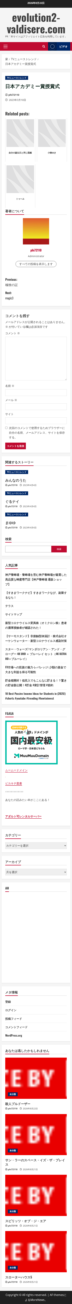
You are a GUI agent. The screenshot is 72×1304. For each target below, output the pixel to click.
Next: (9, 295)
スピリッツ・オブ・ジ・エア (25, 1220)
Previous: (11, 282)
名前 (9, 386)
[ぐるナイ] (36, 493)
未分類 (13, 1094)
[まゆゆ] (36, 514)
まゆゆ (10, 522)
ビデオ (63, 46)
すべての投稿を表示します (36, 264)
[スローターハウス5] (36, 1251)
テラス (9, 606)
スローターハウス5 (18, 1277)
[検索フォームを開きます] (43, 46)
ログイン (10, 1010)
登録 (8, 1001)
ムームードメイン (16, 770)
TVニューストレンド (16, 77)
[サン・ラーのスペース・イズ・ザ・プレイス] (36, 1134)
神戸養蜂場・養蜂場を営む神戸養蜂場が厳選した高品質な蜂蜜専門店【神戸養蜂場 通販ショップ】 (36, 579)
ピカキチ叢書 (13, 783)
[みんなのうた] (36, 472)
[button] (5, 46)
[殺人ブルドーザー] (36, 1078)
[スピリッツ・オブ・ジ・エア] (36, 1195)
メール (11, 400)
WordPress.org (13, 1035)
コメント (12, 333)
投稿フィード (13, 1018)
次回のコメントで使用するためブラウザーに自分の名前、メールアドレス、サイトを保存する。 (37, 432)
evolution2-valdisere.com (36, 22)
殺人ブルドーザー (17, 1103)
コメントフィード (16, 1027)
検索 (8, 539)
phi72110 (13, 94)
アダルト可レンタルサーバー (23, 816)
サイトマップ (13, 614)
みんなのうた (15, 480)
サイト (9, 414)
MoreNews (37, 1300)
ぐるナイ (12, 501)
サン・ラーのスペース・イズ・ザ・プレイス (35, 1162)
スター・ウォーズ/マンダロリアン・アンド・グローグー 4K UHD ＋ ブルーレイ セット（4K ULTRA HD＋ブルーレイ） (36, 654)
